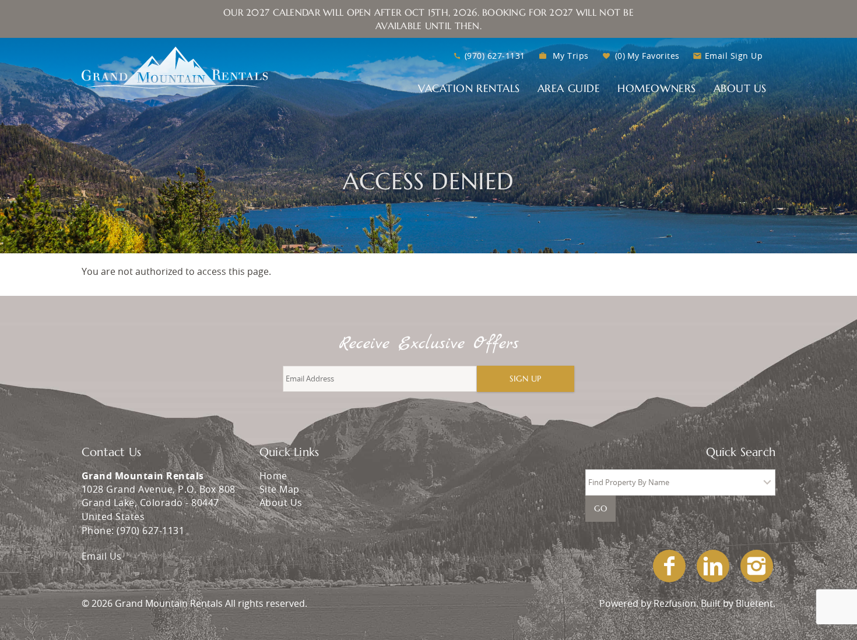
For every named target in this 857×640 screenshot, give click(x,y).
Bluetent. (755, 603)
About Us (740, 88)
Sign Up (525, 378)
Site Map (279, 489)
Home (273, 475)
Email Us (102, 556)
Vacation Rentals (469, 88)
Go (600, 508)
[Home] (175, 66)
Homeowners (656, 88)
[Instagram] (757, 566)
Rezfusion (675, 603)
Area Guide (569, 88)
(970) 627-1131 (495, 55)
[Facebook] (670, 566)
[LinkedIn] (714, 566)
